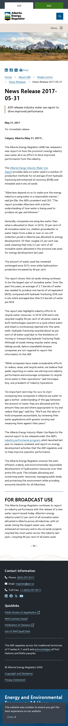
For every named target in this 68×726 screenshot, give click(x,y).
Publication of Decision (19, 624)
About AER (25, 76)
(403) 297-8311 (25, 577)
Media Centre (45, 76)
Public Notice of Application (22, 612)
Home (8, 76)
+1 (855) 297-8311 (30, 589)
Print (25, 70)
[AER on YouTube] (21, 596)
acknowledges (43, 649)
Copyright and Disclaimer (19, 673)
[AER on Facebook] (11, 596)
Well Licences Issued (16, 618)
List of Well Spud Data (17, 631)
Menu (54, 27)
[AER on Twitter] (16, 596)
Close (10, 716)
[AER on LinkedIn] (6, 596)
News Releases (17, 81)
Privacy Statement (15, 679)
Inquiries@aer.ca (25, 583)
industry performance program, (22, 439)
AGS (54, 6)
